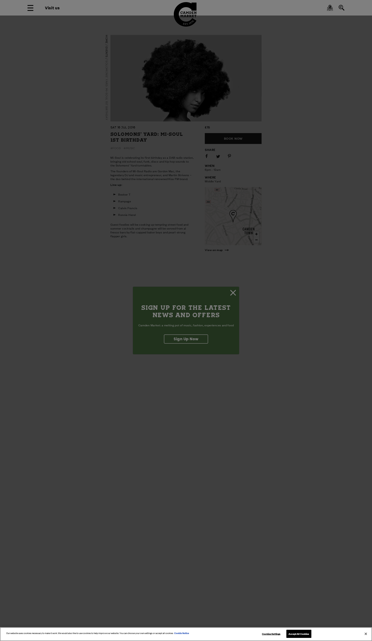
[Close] (366, 634)
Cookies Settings (271, 634)
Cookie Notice (181, 633)
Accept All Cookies (298, 634)
